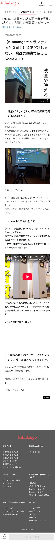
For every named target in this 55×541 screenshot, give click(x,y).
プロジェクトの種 (10, 461)
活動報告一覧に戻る (11, 27)
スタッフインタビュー (38, 486)
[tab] (27, 12)
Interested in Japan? (37, 521)
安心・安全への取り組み (39, 495)
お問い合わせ (34, 514)
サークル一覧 (34, 452)
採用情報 (32, 517)
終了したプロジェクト (11, 455)
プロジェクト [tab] (11, 12)
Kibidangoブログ (36, 492)
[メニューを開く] (50, 3)
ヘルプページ (34, 511)
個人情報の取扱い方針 (11, 514)
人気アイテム (8, 483)
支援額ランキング (10, 464)
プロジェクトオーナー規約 (13, 511)
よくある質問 (34, 508)
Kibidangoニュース (37, 489)
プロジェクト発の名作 (11, 480)
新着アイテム (8, 487)
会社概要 (32, 483)
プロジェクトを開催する (12, 467)
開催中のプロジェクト (11, 452)
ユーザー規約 (8, 508)
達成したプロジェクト (11, 458)
